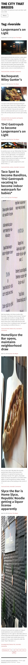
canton (11, 167)
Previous (5, 650)
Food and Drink (5, 71)
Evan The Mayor (17, 37)
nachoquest (19, 118)
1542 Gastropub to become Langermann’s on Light (13, 129)
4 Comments (17, 71)
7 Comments (9, 120)
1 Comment (21, 167)
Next (14, 652)
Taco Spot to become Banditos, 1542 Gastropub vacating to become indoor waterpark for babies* (14, 182)
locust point (13, 118)
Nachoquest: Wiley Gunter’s (11, 77)
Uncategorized (5, 644)
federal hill (13, 328)
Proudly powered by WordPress (9, 660)
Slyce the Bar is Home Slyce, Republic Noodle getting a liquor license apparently (13, 500)
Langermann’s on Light (13, 31)
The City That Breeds (12, 5)
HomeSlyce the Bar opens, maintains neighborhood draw (11, 342)
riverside (12, 71)
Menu (5, 15)
